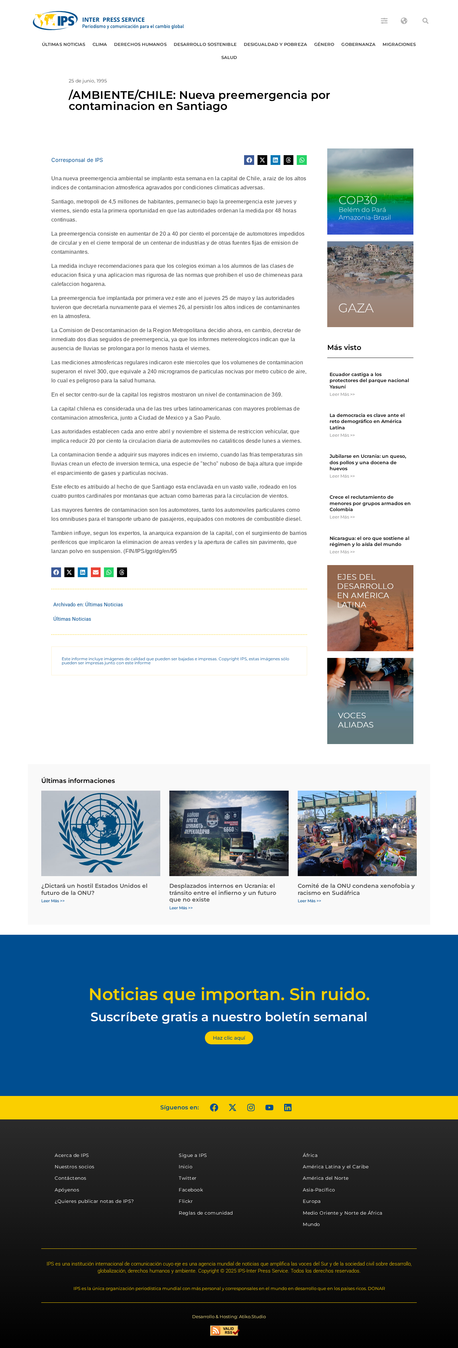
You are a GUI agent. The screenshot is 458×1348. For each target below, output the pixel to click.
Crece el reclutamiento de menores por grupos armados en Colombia (370, 503)
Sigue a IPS (193, 1155)
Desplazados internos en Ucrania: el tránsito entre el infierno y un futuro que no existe (222, 892)
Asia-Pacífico (319, 1190)
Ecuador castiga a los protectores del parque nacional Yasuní (369, 380)
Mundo (311, 1224)
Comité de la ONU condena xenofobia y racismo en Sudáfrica (356, 889)
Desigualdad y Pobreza (275, 44)
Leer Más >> (342, 394)
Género (324, 44)
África (310, 1155)
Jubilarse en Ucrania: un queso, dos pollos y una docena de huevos (368, 462)
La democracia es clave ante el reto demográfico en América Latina (367, 421)
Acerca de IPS (72, 1155)
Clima (100, 44)
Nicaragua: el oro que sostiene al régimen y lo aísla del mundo (369, 541)
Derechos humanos (140, 44)
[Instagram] (250, 1107)
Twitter (188, 1178)
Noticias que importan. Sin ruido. (229, 994)
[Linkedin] (287, 1107)
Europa (312, 1201)
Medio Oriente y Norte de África (343, 1213)
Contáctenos (71, 1178)
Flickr (186, 1201)
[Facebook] (214, 1107)
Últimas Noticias (63, 44)
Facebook (191, 1190)
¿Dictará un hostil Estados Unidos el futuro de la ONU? (94, 889)
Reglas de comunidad (206, 1213)
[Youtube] (269, 1107)
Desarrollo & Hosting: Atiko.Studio (229, 1316)
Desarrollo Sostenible (205, 44)
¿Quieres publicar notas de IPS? (94, 1201)
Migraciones (399, 44)
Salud (229, 57)
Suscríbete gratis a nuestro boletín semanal (229, 1016)
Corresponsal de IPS (77, 160)
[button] (425, 21)
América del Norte (326, 1178)
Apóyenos (67, 1190)
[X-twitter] (232, 1107)
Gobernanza (358, 44)
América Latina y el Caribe (335, 1167)
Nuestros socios (75, 1167)
